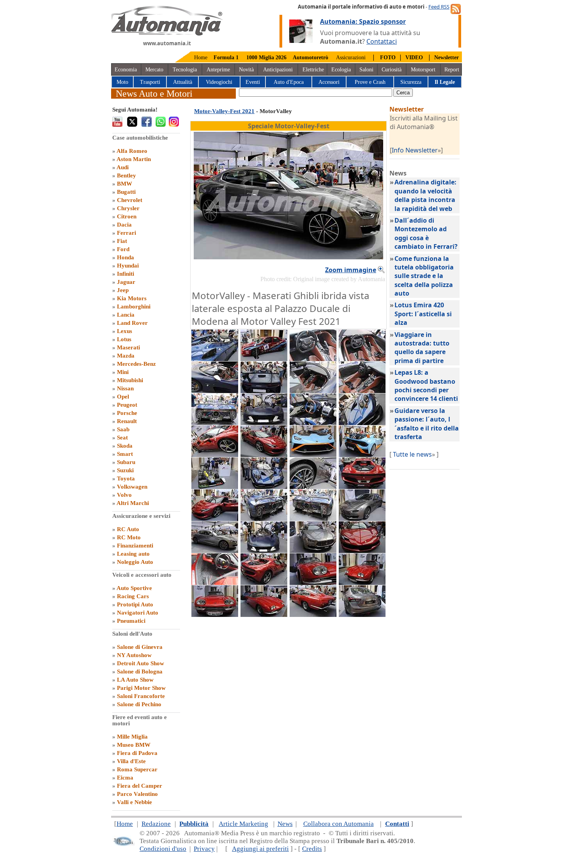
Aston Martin (134, 159)
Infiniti (125, 274)
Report (451, 70)
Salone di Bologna (140, 671)
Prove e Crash (370, 82)
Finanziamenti (135, 545)
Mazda (125, 356)
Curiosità (391, 70)
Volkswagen (132, 487)
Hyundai (128, 265)
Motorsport (423, 70)
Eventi (253, 82)
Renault (127, 421)
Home (200, 57)
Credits (312, 848)
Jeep (123, 290)
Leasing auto (133, 554)
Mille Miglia (132, 737)
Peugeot (127, 405)
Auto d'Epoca (289, 82)
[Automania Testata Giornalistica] (167, 33)
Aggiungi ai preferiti (260, 848)
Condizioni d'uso (163, 848)
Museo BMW (133, 745)
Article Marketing (243, 823)
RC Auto (128, 529)
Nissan (125, 388)
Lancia (125, 315)
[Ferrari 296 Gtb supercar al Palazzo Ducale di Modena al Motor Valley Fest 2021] (214, 518)
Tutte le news (412, 454)
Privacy (204, 848)
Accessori (329, 82)
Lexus (124, 331)
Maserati (128, 347)
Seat (122, 437)
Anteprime (218, 70)
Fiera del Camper (139, 786)
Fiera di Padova (137, 753)
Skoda (125, 446)
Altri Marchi (133, 503)
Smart (125, 454)
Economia (126, 70)
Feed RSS (438, 6)
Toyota (126, 478)
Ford (123, 249)
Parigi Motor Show (141, 688)
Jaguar (126, 282)
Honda (125, 257)
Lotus (124, 339)
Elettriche (313, 70)
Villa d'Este (131, 761)
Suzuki (125, 470)
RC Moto (129, 537)
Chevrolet (129, 200)
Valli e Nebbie (134, 802)
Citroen (126, 216)
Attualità (182, 82)
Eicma (125, 777)
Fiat (122, 241)
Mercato (154, 70)
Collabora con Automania (338, 823)
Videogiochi (219, 82)
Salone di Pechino (139, 704)
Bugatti (126, 192)
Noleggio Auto (135, 562)
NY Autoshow (134, 655)
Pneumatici (131, 621)
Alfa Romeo (132, 151)
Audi (123, 167)
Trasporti (150, 82)
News (285, 823)
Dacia (124, 224)
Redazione (156, 823)
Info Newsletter (415, 150)
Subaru (126, 462)
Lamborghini (133, 306)
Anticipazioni (278, 70)
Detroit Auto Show (140, 663)
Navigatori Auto (137, 612)
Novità (246, 70)
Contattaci (381, 41)
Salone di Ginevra (140, 647)
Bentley (126, 175)
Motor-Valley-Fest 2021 (224, 111)
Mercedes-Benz (136, 364)
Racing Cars (133, 596)
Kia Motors (132, 298)
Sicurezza (410, 82)
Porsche (127, 413)
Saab (123, 429)
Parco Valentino (137, 794)
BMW (124, 184)
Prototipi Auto (135, 604)
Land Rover (132, 323)
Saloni (366, 70)
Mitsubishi (130, 380)
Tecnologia (185, 70)
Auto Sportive (134, 588)
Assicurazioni (351, 57)
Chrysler (128, 208)
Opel (123, 396)
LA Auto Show (135, 680)
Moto (122, 82)
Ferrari (126, 233)
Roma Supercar (137, 769)
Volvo (124, 495)
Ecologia (341, 70)
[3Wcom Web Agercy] (123, 844)
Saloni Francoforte (141, 696)
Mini (123, 372)
